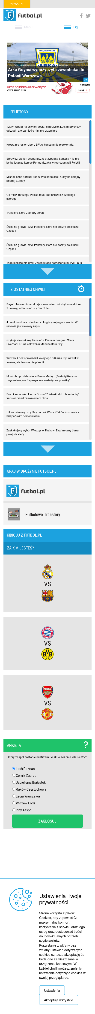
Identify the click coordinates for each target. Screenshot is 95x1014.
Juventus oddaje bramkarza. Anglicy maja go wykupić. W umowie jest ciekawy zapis (41, 324)
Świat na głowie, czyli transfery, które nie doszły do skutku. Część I (42, 247)
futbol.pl (17, 4)
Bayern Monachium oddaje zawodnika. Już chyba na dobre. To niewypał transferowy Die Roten (43, 306)
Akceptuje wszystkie (58, 1000)
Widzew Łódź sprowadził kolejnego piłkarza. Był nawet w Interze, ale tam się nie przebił (42, 360)
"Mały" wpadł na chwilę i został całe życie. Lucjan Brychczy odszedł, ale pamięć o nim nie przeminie (43, 128)
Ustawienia (52, 990)
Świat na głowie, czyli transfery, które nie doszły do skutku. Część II (42, 228)
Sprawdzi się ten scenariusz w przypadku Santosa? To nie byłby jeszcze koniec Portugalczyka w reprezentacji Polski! (43, 160)
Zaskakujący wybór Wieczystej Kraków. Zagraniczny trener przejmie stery (42, 432)
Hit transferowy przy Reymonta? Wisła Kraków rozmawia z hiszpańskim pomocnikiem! (42, 414)
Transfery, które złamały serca (25, 212)
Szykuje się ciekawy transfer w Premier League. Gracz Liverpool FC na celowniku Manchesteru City (40, 342)
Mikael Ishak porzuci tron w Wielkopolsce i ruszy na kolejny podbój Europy (43, 178)
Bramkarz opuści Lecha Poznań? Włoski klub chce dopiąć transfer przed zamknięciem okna (42, 396)
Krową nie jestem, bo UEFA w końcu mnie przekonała (40, 144)
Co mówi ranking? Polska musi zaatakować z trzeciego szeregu (40, 196)
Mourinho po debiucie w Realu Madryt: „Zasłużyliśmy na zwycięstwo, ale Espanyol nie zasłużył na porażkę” (41, 378)
